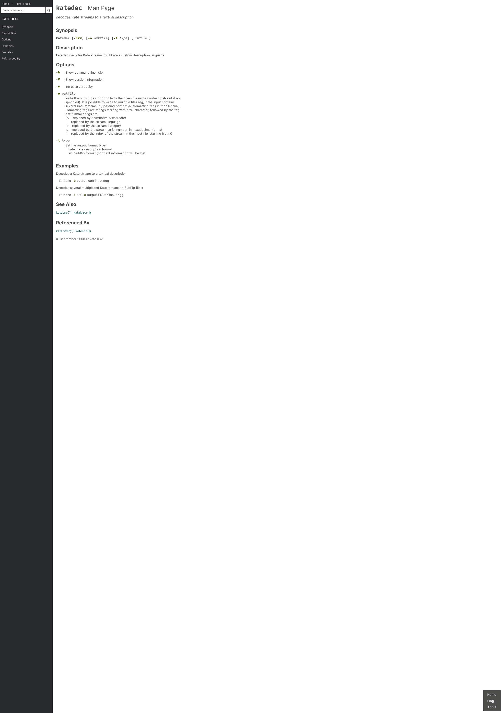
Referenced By (11, 58)
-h (58, 72)
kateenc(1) (64, 212)
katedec (10, 19)
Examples (8, 46)
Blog (490, 701)
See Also (7, 52)
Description (9, 33)
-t (115, 38)
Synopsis (7, 26)
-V (58, 79)
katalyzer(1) (82, 212)
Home (491, 695)
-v (58, 86)
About (491, 707)
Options (6, 39)
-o (90, 38)
